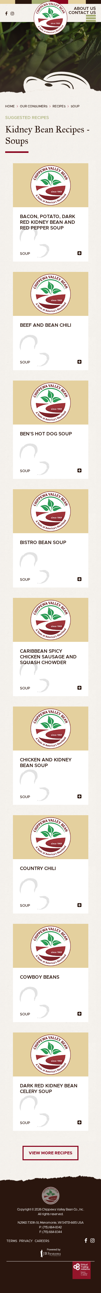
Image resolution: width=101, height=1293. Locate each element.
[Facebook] (6, 13)
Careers (42, 1241)
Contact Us (82, 13)
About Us (85, 8)
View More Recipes (50, 1153)
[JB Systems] (50, 1253)
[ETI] (82, 1270)
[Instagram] (12, 13)
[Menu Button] (91, 18)
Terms (11, 1241)
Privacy (26, 1241)
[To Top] (51, 1196)
